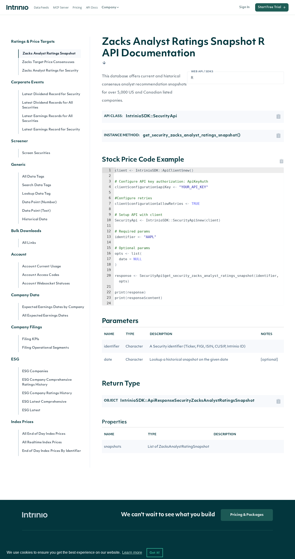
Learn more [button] (132, 552)
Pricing (77, 7)
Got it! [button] (155, 552)
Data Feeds (41, 7)
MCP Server (61, 7)
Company (109, 7)
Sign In (244, 7)
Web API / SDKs (202, 71)
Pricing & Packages (246, 515)
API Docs (92, 7)
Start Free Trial (269, 7)
